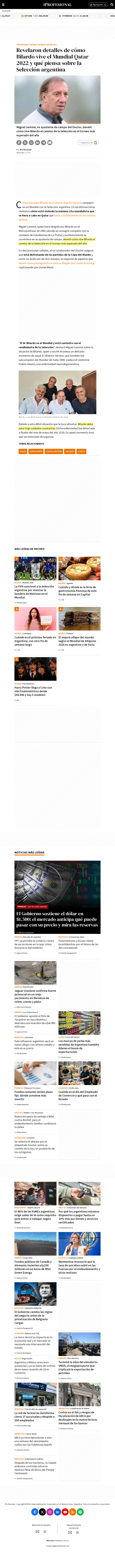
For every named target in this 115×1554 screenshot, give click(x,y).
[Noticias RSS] (72, 1512)
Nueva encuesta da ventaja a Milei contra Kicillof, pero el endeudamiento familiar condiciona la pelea (35, 1122)
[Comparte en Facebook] (18, 142)
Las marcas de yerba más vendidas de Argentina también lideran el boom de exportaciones (78, 1046)
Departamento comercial (74, 1527)
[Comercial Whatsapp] (77, 1532)
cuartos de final (54, 451)
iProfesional (22, 45)
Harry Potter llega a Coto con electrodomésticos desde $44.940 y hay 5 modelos (33, 691)
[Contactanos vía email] (37, 1531)
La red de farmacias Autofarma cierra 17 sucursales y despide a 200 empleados (34, 1416)
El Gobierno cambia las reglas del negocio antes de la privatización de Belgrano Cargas (33, 1317)
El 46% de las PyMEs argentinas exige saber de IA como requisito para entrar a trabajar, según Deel (35, 1217)
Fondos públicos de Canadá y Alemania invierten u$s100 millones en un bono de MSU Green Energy (32, 1267)
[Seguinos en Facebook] (34, 1512)
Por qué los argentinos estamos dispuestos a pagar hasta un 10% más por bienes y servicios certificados (78, 1217)
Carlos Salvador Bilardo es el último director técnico (52, 203)
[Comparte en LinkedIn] (37, 142)
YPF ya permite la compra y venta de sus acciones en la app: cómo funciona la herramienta (34, 944)
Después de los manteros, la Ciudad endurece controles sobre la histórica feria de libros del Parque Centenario (35, 1468)
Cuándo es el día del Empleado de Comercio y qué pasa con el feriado (78, 1095)
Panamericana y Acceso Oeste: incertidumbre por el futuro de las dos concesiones (78, 944)
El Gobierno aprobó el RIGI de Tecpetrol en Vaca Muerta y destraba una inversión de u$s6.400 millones (34, 1021)
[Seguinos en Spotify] (80, 1512)
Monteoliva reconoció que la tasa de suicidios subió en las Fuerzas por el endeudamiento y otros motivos (79, 1267)
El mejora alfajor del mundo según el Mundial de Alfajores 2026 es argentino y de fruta (77, 641)
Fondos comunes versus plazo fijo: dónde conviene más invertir (33, 1095)
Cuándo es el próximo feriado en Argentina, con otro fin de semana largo (35, 641)
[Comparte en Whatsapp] (31, 142)
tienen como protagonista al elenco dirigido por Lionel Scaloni (55, 263)
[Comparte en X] (25, 142)
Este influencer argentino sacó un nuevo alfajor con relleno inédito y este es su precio (34, 1044)
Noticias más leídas (29, 853)
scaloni (81, 451)
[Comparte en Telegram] (43, 142)
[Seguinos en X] (42, 1512)
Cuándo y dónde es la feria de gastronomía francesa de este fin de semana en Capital (77, 590)
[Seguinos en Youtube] (65, 1512)
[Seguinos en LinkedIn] (57, 1512)
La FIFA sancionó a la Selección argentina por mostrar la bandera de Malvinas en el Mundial (34, 592)
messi (23, 451)
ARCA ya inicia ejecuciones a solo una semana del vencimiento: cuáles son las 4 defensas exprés (33, 1441)
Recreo (33, 45)
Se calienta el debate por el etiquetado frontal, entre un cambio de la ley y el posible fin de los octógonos (34, 1147)
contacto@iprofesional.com (57, 1546)
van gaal (69, 451)
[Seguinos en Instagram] (49, 1512)
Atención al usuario (41, 1525)
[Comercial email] (70, 1532)
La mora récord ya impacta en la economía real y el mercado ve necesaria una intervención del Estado (33, 1343)
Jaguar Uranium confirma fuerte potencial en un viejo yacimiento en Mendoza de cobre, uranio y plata (35, 996)
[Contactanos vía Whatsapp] (45, 1531)
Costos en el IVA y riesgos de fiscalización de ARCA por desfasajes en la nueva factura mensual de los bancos (77, 1418)
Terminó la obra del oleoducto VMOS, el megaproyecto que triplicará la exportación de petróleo (77, 1367)
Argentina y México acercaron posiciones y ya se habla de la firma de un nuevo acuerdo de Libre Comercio (34, 1368)
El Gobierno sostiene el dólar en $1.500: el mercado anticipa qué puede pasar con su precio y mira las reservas (57, 919)
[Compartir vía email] (49, 142)
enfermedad (36, 451)
